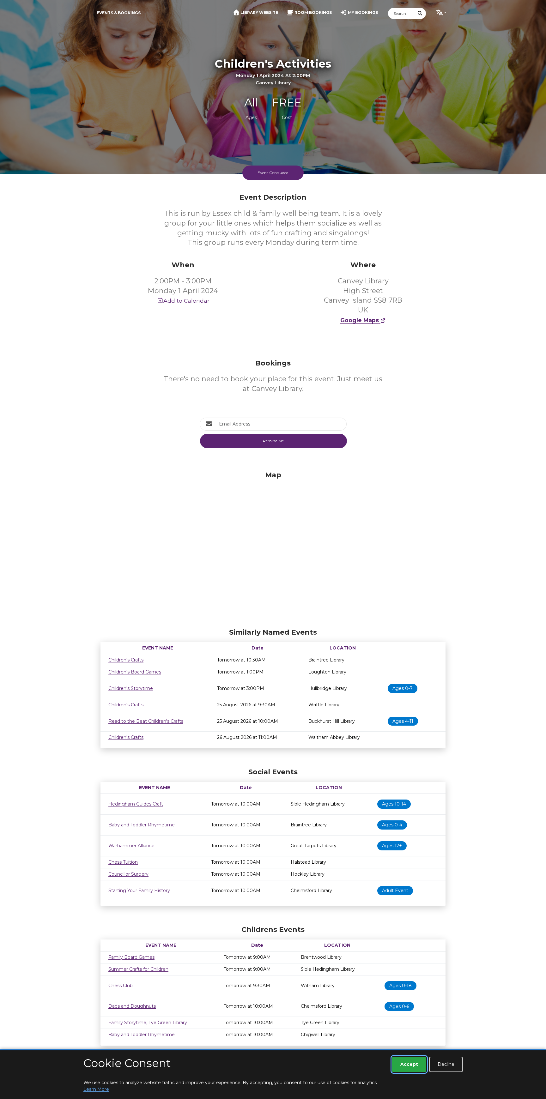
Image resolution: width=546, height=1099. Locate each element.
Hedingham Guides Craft (135, 804)
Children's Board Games (134, 672)
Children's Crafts (125, 660)
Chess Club (120, 985)
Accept (409, 1064)
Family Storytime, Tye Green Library (147, 1022)
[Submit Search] (420, 13)
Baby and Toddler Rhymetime (141, 825)
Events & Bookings (119, 12)
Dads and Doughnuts (132, 1006)
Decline (446, 1064)
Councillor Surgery (128, 874)
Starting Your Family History (139, 890)
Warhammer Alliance (131, 845)
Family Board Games (131, 957)
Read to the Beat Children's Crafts (145, 721)
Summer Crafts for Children (138, 969)
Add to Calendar (186, 300)
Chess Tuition (123, 862)
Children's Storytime (130, 688)
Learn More (96, 1089)
